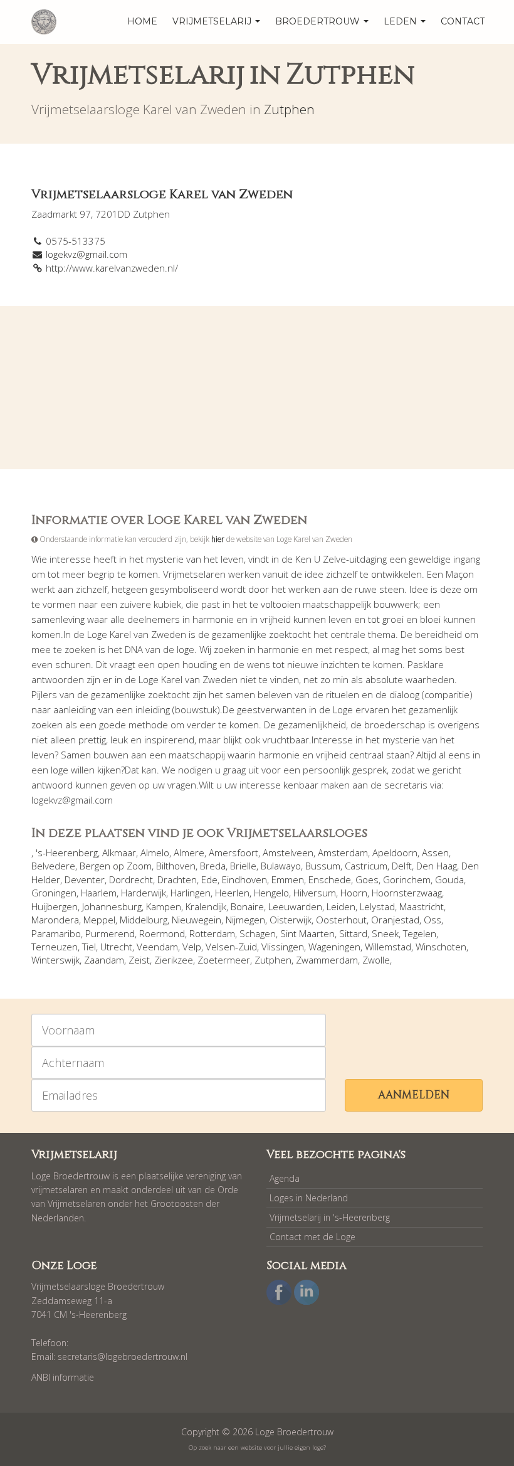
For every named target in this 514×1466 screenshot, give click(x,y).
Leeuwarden (295, 906)
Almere (189, 852)
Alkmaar (119, 852)
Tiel (89, 946)
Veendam (157, 946)
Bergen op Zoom (116, 865)
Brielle (243, 865)
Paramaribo (56, 933)
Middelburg (143, 919)
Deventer (85, 879)
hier (217, 539)
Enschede (329, 879)
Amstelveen (288, 852)
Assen (435, 852)
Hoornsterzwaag (407, 892)
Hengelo (271, 892)
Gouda (449, 879)
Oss (432, 919)
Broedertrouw (318, 21)
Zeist (139, 959)
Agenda (285, 1178)
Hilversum (314, 892)
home (142, 21)
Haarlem (99, 892)
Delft (402, 865)
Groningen (53, 892)
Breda (213, 865)
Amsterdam (343, 852)
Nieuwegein (196, 919)
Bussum (322, 865)
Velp (191, 946)
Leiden (341, 906)
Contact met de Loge (312, 1237)
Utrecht (116, 946)
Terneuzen (54, 946)
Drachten (177, 879)
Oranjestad (395, 919)
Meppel (99, 919)
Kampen (163, 906)
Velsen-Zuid (231, 946)
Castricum (366, 865)
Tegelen (419, 933)
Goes (367, 879)
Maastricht (421, 906)
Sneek (385, 933)
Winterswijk (55, 959)
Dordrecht (131, 879)
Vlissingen (282, 946)
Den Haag (436, 865)
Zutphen (289, 109)
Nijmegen (245, 919)
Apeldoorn (394, 852)
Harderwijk (143, 892)
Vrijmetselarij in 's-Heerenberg (330, 1217)
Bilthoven (176, 865)
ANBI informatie (62, 1377)
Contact (463, 21)
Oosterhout (341, 919)
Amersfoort (233, 852)
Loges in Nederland (309, 1198)
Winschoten (441, 946)
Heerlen (232, 892)
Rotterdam (212, 933)
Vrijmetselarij (213, 21)
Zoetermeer (223, 959)
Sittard (353, 933)
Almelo (154, 852)
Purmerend (110, 933)
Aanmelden (413, 1095)
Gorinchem (407, 879)
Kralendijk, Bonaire (225, 906)
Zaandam (104, 959)
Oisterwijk (291, 919)
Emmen (287, 879)
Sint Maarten (307, 933)
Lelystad (377, 906)
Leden (401, 21)
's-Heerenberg (67, 852)
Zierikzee (173, 959)
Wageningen (334, 946)
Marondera (55, 919)
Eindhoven (244, 879)
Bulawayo (281, 865)
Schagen (257, 933)
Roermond (162, 933)
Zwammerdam (327, 959)
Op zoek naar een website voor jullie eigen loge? (257, 1447)
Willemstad (388, 946)
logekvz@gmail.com (86, 254)
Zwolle (376, 959)
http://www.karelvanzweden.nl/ (112, 268)
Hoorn (353, 892)
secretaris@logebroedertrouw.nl (122, 1356)
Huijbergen (54, 906)
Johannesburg (112, 906)
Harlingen (190, 892)
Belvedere (53, 865)
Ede (209, 879)
